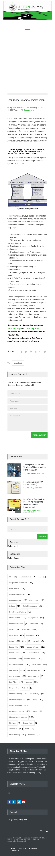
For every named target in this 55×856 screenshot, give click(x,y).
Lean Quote (18, 363)
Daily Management (30, 606)
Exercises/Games (16, 624)
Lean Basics (14, 653)
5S (10, 577)
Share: (10, 351)
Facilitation (34, 624)
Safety (34, 711)
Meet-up (29, 682)
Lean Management (16, 665)
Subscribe (22, 848)
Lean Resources (33, 670)
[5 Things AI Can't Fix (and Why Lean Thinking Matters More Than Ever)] (14, 470)
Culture (12, 606)
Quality (34, 700)
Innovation (30, 635)
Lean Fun (12, 659)
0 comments (29, 110)
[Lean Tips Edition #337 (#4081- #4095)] (14, 487)
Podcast (25, 688)
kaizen (11, 641)
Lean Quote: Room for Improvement (26, 100)
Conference (33, 600)
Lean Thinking (33, 676)
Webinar (31, 735)
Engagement (33, 618)
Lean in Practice (30, 659)
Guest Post (26, 629)
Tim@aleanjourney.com (17, 820)
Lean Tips (26, 488)
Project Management (17, 700)
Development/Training (17, 612)
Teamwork (13, 729)
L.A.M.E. (36, 641)
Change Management (17, 594)
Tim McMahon (19, 108)
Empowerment (14, 618)
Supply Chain (28, 723)
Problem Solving (15, 694)
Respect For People (16, 711)
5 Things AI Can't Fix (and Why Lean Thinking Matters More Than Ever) (34, 467)
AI (24, 473)
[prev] (18, 466)
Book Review (14, 589)
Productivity (34, 694)
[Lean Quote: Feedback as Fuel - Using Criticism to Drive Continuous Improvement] (14, 504)
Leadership (30, 473)
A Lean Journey (25, 577)
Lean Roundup (14, 676)
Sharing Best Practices (18, 717)
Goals (11, 629)
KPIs (24, 641)
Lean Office (36, 665)
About (13, 848)
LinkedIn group (32, 328)
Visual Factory (14, 735)
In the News (13, 635)
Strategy (12, 723)
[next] (18, 510)
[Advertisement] (27, 60)
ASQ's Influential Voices (18, 583)
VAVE (27, 729)
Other (11, 688)
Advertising (33, 848)
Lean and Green (33, 647)
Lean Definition (33, 653)
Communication (15, 600)
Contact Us (15, 851)
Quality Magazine (15, 705)
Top (42, 831)
